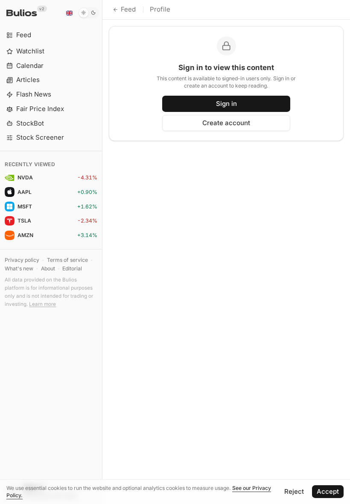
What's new (19, 268)
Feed (128, 9)
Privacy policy (22, 260)
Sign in (226, 104)
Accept (328, 491)
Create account (226, 123)
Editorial (72, 268)
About (48, 268)
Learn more (42, 304)
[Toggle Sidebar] (102, 252)
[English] (69, 12)
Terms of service (67, 260)
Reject (294, 491)
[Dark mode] (88, 12)
